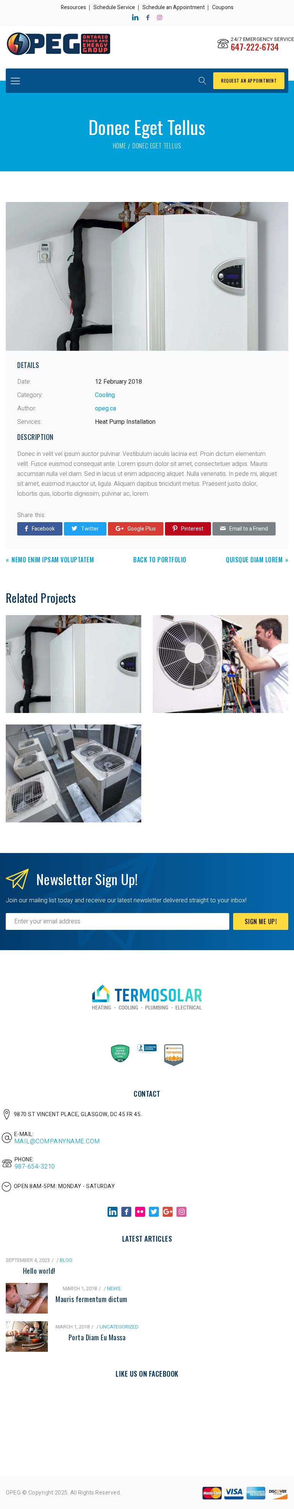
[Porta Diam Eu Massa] (27, 1326)
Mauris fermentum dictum (91, 1299)
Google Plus (141, 529)
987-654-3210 (35, 1166)
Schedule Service (114, 7)
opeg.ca (105, 408)
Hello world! (39, 1271)
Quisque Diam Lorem (254, 560)
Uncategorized (119, 1326)
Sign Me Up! (261, 921)
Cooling (105, 395)
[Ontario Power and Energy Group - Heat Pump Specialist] (58, 43)
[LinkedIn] (135, 17)
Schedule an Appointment (173, 7)
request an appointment (249, 80)
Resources (73, 7)
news (113, 1288)
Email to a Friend (248, 529)
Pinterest (192, 529)
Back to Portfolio (159, 560)
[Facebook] (147, 17)
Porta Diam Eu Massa (97, 1337)
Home (119, 145)
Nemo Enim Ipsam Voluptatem (52, 560)
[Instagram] (159, 17)
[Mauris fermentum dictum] (27, 1287)
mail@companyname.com (57, 1141)
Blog (66, 1260)
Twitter (90, 529)
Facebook (43, 529)
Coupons (223, 7)
